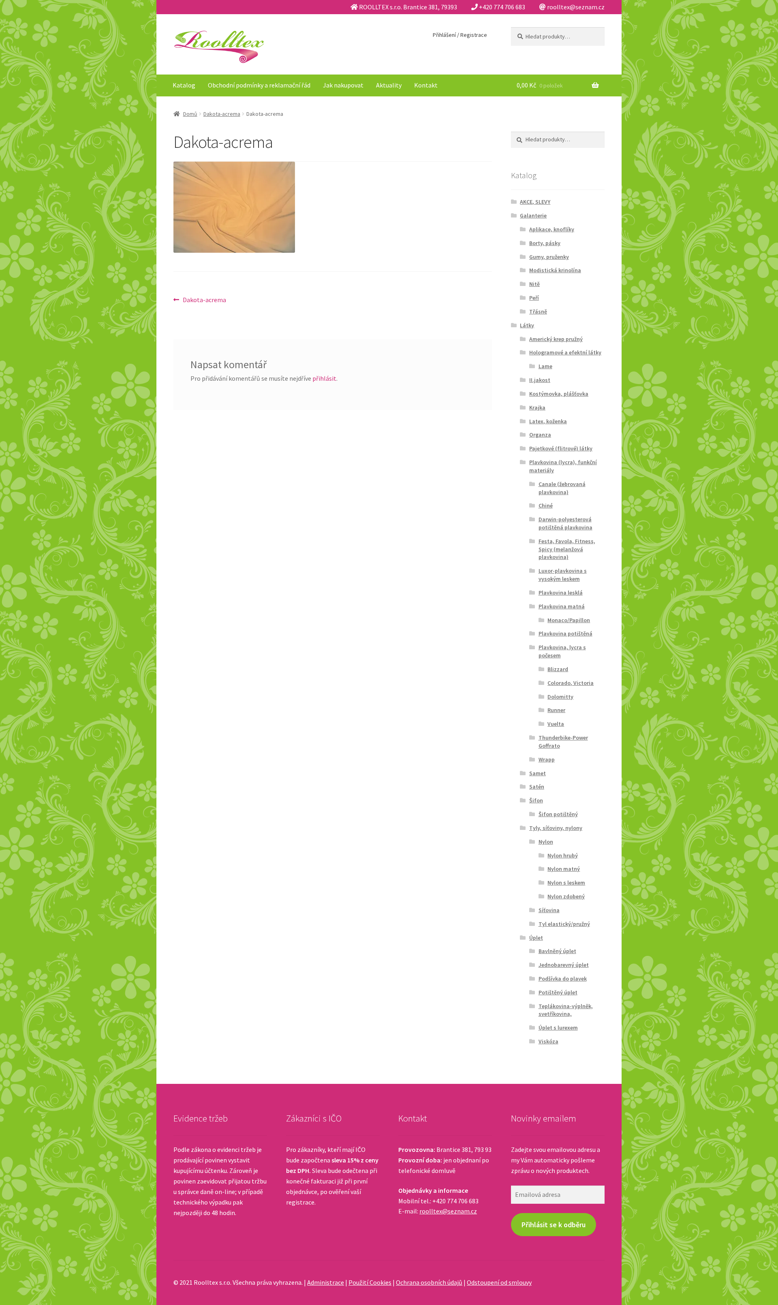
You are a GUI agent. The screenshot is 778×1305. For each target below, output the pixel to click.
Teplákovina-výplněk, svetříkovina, (566, 1010)
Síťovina (549, 910)
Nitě (534, 284)
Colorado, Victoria (570, 683)
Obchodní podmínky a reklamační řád (259, 85)
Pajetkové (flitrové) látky (560, 448)
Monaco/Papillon (568, 620)
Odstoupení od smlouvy (499, 1282)
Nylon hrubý (562, 855)
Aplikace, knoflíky (551, 229)
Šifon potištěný (558, 814)
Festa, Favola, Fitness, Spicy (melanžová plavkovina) (567, 549)
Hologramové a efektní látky (565, 352)
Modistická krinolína (555, 270)
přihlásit (324, 378)
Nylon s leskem (566, 882)
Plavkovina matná (562, 606)
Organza (540, 434)
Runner (556, 710)
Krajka (537, 407)
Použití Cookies (369, 1282)
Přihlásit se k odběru (554, 1224)
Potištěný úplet (558, 992)
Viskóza (548, 1041)
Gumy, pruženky (549, 256)
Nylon (546, 841)
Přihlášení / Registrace (460, 34)
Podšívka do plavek (563, 978)
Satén (536, 786)
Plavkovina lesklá (561, 592)
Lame (545, 366)
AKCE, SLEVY (535, 201)
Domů (190, 113)
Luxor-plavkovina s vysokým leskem (563, 574)
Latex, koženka (548, 421)
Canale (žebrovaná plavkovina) (562, 488)
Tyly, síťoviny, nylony (555, 828)
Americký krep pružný (556, 339)
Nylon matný (563, 868)
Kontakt (426, 85)
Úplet (536, 937)
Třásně (538, 311)
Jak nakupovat (343, 85)
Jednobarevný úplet (564, 964)
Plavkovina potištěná (565, 633)
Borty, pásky (544, 243)
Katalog (184, 85)
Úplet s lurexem (558, 1027)
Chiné (546, 505)
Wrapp (547, 759)
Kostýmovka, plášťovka (558, 393)
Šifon (536, 800)
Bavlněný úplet (557, 951)
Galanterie (533, 215)
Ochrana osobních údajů (429, 1282)
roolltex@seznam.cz (448, 1211)
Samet (537, 773)
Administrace (325, 1282)
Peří (534, 297)
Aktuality (389, 85)
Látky (527, 325)
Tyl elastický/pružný (564, 924)
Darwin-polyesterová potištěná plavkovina (565, 523)
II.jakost (539, 380)
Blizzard (557, 669)
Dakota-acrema (221, 113)
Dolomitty (560, 696)
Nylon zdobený (566, 896)
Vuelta (555, 723)
